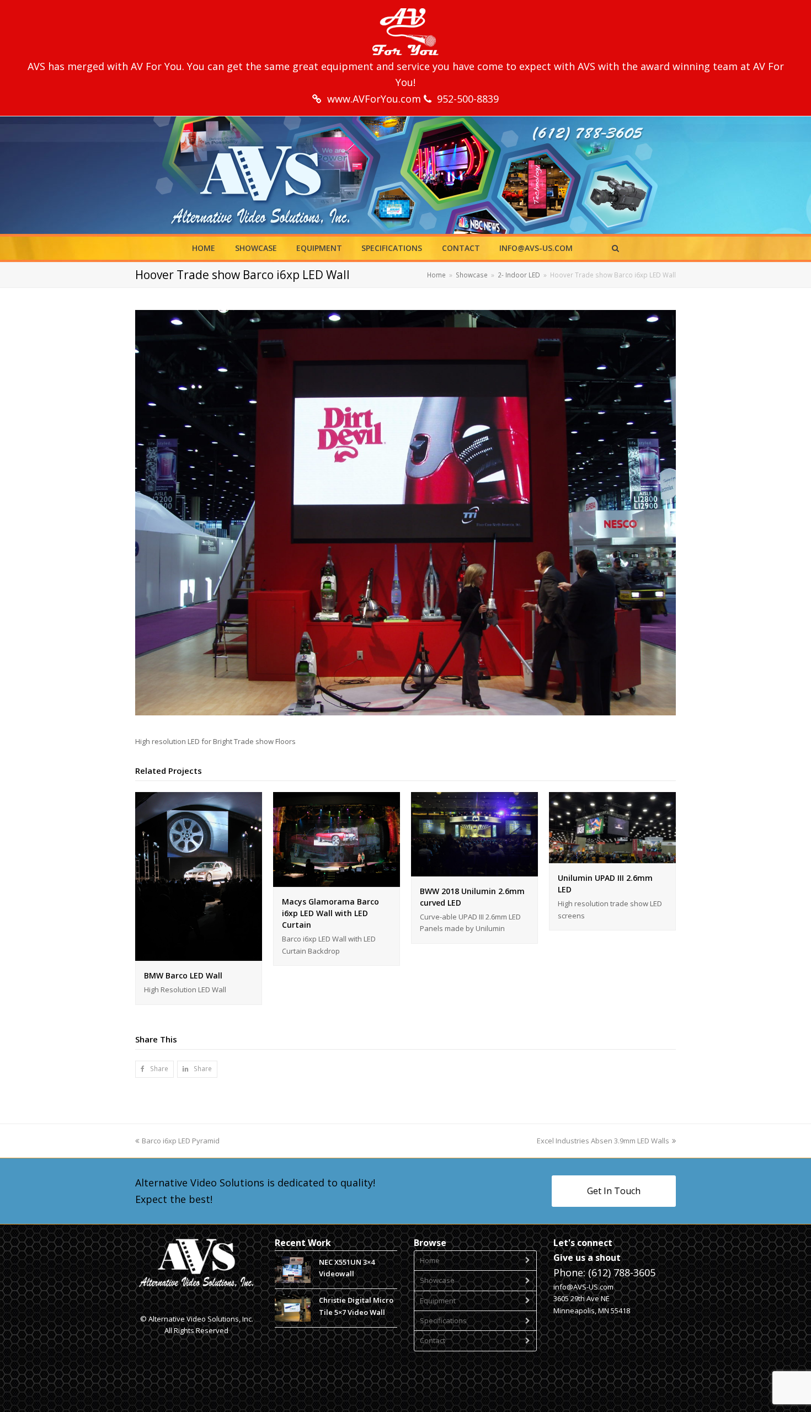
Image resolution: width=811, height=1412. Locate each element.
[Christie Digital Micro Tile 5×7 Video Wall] (293, 1308)
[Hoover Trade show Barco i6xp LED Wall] (405, 713)
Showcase (437, 1280)
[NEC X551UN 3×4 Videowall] (293, 1269)
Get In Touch (614, 1191)
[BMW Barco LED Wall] (198, 955)
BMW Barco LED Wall (183, 975)
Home (430, 1260)
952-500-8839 (468, 98)
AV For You (156, 66)
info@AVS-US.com (583, 1287)
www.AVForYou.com (375, 98)
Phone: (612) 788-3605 (604, 1272)
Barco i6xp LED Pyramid (180, 1141)
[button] (154, 1069)
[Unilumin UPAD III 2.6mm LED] (612, 857)
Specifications (443, 1320)
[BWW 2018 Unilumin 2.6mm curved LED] (474, 870)
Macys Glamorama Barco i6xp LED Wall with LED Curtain (330, 913)
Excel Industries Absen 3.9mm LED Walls (603, 1141)
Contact (432, 1340)
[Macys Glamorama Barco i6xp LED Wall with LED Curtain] (336, 881)
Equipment (438, 1301)
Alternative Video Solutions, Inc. (200, 1319)
